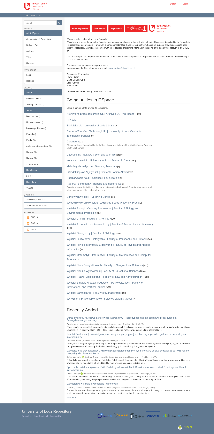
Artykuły (71, 119)
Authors (29, 51)
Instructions (99, 28)
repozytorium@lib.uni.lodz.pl (121, 68)
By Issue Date (32, 45)
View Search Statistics (36, 205)
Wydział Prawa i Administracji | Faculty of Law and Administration (104, 276)
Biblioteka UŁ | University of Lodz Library (90, 125)
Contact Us (27, 416)
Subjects (30, 63)
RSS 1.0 (34, 217)
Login (28, 74)
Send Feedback (41, 416)
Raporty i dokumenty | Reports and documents (94, 183)
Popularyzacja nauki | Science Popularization (93, 178)
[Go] (59, 22)
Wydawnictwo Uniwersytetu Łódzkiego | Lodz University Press (103, 202)
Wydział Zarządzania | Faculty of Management (94, 292)
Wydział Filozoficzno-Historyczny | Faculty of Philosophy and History (106, 239)
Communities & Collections (38, 39)
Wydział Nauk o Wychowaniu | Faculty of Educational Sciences (103, 271)
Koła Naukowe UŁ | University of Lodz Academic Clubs (98, 160)
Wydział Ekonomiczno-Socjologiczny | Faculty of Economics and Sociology (110, 224)
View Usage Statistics (36, 199)
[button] (174, 3)
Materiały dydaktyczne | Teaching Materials (92, 166)
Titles (28, 57)
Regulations (116, 28)
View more (71, 397)
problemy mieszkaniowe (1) (39, 146)
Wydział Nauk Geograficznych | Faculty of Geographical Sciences (105, 265)
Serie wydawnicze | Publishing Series (88, 196)
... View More (32, 164)
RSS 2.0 (34, 223)
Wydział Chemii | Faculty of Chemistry (89, 218)
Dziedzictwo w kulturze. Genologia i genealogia (92, 383)
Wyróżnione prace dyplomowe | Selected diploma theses (99, 298)
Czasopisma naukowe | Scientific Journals (91, 154)
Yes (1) (29, 187)
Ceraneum (73, 141)
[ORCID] (83, 357)
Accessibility (55, 416)
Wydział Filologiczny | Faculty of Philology (91, 233)
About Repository (80, 28)
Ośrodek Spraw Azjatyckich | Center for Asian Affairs (97, 172)
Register (30, 80)
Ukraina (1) (31, 152)
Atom (33, 229)
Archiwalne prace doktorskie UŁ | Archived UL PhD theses (100, 114)
